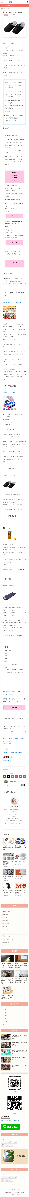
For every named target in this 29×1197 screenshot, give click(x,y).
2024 (5, 1015)
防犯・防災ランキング (8, 760)
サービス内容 (11, 1192)
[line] (14, 1190)
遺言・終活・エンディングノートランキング (11, 1120)
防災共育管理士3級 (8, 694)
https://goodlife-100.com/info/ (14, 1164)
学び (5, 926)
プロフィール (7, 917)
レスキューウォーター (8, 523)
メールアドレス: (5, 1139)
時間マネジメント (8, 939)
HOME (6, 1192)
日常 (5, 920)
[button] (4, 776)
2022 (5, 1021)
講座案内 (6, 942)
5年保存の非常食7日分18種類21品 (12, 302)
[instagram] (12, 1190)
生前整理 (6, 911)
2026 (5, 1009)
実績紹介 (6, 936)
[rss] (17, 1190)
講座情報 (17, 1192)
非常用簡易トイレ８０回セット (11, 392)
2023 (5, 1018)
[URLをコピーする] (24, 776)
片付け (6, 929)
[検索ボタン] (27, 2)
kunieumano (14, 806)
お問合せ (22, 1192)
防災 (5, 914)
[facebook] (10, 1190)
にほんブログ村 (7, 743)
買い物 (6, 14)
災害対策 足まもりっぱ (9, 475)
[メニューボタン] (2, 2)
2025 (5, 1012)
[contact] (19, 1190)
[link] (14, 826)
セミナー (6, 945)
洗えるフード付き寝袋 (8, 585)
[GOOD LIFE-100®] (14, 2)
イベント (6, 933)
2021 (5, 1024)
